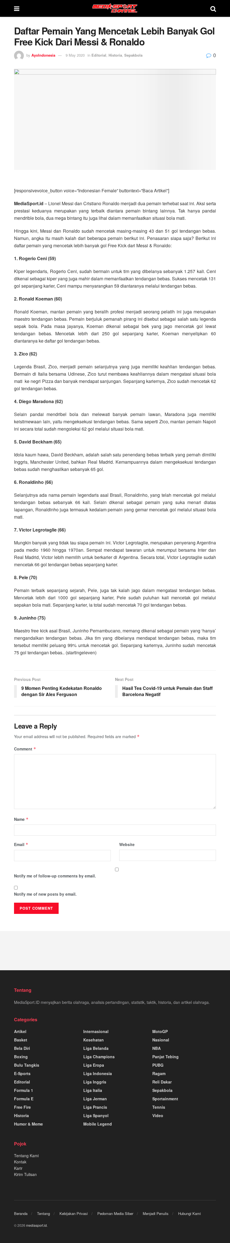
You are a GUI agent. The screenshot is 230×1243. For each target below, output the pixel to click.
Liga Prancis (95, 1107)
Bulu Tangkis (26, 1065)
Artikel (20, 1031)
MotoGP (160, 1031)
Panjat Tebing (165, 1056)
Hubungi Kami (189, 1213)
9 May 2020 (75, 55)
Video (157, 1115)
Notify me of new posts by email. (45, 894)
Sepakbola (133, 55)
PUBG (158, 1065)
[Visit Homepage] (114, 8)
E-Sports (22, 1073)
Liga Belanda (96, 1048)
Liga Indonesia (97, 1073)
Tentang (43, 1213)
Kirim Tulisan (25, 1174)
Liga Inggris (94, 1082)
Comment (25, 749)
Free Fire (22, 1107)
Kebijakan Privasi (73, 1213)
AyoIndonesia (43, 55)
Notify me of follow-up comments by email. (55, 876)
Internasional (96, 1031)
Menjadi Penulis (156, 1213)
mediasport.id (36, 1225)
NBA (156, 1048)
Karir (18, 1168)
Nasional (160, 1040)
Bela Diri (22, 1048)
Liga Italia (92, 1090)
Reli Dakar (162, 1082)
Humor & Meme (28, 1124)
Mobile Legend (97, 1124)
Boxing (21, 1056)
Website (127, 844)
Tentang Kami (26, 1155)
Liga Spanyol (96, 1115)
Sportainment (165, 1098)
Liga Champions (99, 1056)
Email (21, 844)
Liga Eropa (93, 1065)
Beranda (20, 1213)
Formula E (23, 1098)
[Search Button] (213, 8)
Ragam (158, 1073)
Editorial (98, 55)
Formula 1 (23, 1090)
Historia (115, 55)
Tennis (158, 1107)
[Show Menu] (16, 8)
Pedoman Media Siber (115, 1213)
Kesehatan (93, 1040)
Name (21, 819)
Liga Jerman (95, 1098)
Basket (20, 1040)
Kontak (20, 1162)
